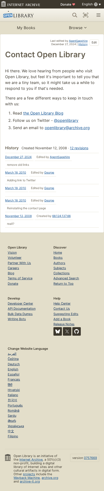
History (83, 44)
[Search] (74, 15)
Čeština (13, 359)
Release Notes (63, 324)
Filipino (13, 436)
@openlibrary (66, 120)
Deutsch (14, 364)
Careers (13, 268)
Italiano (13, 395)
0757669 (90, 458)
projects (29, 474)
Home (57, 252)
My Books (26, 27)
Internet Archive (31, 459)
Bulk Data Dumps (20, 314)
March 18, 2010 (15, 172)
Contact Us (61, 308)
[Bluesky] (57, 331)
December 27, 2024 (18, 157)
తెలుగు (12, 421)
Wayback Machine (27, 478)
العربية (12, 354)
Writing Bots (17, 319)
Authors (59, 263)
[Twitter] (67, 331)
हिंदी (10, 385)
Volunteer (15, 257)
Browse (75, 27)
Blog (11, 273)
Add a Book (62, 319)
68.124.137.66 (61, 216)
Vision (12, 252)
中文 (11, 431)
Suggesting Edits (65, 314)
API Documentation (22, 308)
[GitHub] (76, 331)
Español (13, 374)
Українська (16, 426)
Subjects (59, 268)
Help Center (62, 303)
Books (58, 257)
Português (15, 405)
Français (14, 379)
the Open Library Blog (43, 113)
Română (13, 410)
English (13, 369)
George (49, 172)
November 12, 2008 (18, 216)
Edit (94, 42)
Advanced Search (66, 278)
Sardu (12, 415)
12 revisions (79, 148)
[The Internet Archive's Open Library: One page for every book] (23, 15)
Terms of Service (20, 278)
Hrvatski (14, 390)
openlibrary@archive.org (67, 127)
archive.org (50, 478)
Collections (61, 273)
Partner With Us (19, 263)
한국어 (12, 400)
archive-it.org (30, 481)
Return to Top (63, 283)
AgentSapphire (78, 40)
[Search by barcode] (85, 15)
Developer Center (20, 303)
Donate (67, 4)
